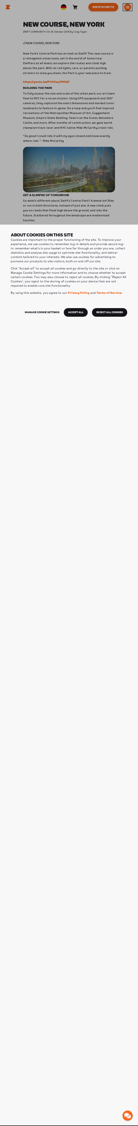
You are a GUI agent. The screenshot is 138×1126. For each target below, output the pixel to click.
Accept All (75, 312)
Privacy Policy (78, 293)
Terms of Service (109, 293)
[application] (127, 1115)
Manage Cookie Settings (42, 312)
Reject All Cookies (109, 312)
